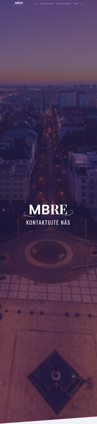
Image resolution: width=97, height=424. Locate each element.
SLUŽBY (76, 3)
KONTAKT (82, 3)
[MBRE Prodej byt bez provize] (19, 4)
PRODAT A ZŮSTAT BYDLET (47, 3)
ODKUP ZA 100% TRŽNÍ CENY (63, 3)
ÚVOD (35, 3)
